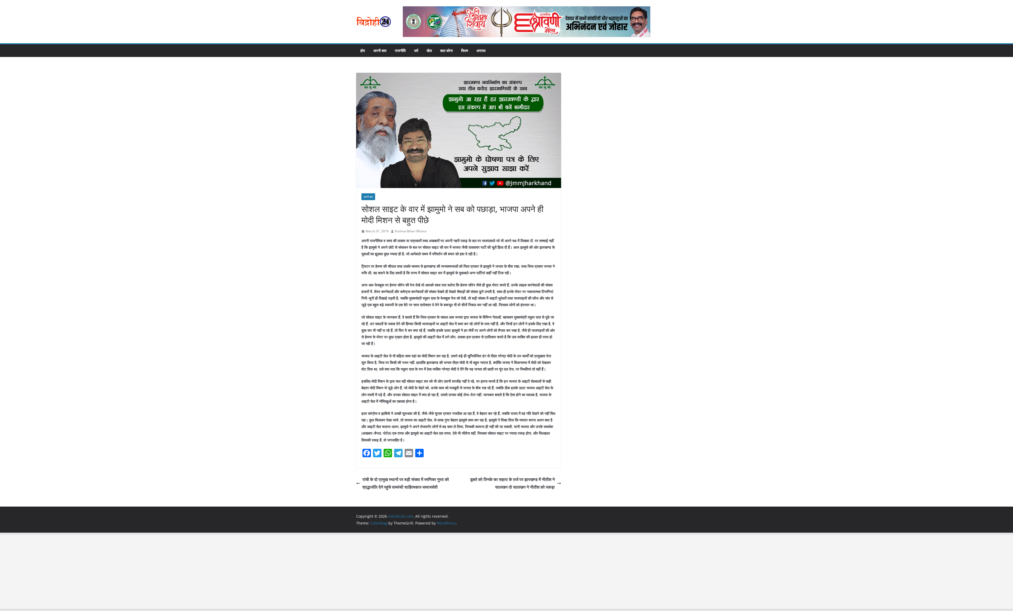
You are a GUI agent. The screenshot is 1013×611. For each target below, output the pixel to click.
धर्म (416, 50)
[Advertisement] (158, 572)
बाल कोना (446, 50)
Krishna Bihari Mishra (411, 231)
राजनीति (400, 50)
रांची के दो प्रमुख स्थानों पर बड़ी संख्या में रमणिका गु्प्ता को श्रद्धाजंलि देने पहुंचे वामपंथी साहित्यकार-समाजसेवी (405, 483)
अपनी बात (379, 50)
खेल (429, 50)
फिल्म (464, 50)
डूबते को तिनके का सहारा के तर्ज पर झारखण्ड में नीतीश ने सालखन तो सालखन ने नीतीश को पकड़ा (512, 483)
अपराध (480, 50)
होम (362, 50)
